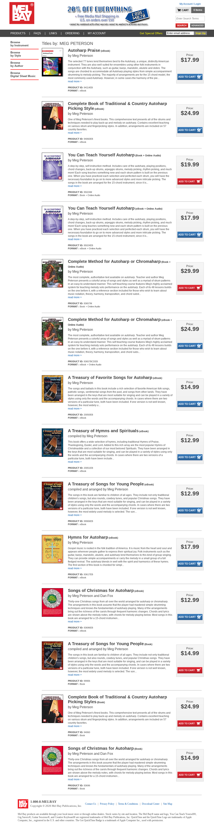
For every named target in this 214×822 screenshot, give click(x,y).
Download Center (150, 803)
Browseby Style (15, 54)
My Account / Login (190, 4)
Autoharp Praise (89, 50)
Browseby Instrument (19, 44)
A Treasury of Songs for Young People (111, 484)
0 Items (198, 10)
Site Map (167, 803)
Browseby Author (16, 64)
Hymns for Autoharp (93, 537)
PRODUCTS (17, 33)
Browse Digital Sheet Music (23, 74)
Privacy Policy (107, 803)
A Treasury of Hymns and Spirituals (108, 430)
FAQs (37, 33)
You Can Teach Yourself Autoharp (114, 155)
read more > (75, 81)
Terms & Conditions (128, 803)
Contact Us (90, 803)
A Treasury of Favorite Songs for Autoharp (115, 377)
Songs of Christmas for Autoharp (106, 590)
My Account (97, 33)
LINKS (53, 33)
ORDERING (72, 33)
